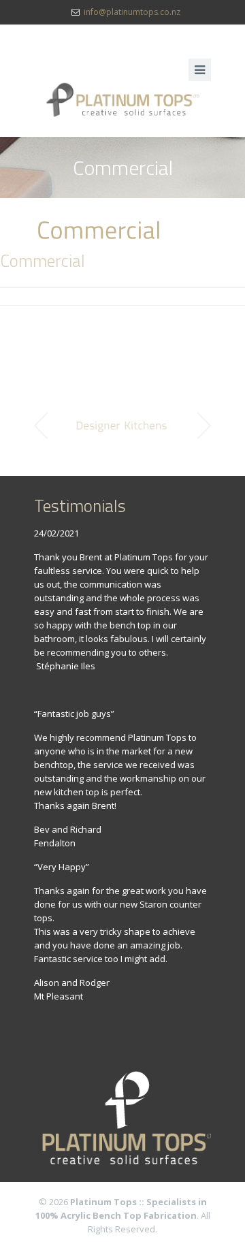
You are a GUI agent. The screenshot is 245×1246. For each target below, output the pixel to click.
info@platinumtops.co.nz (132, 12)
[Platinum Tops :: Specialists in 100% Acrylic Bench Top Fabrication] (122, 100)
